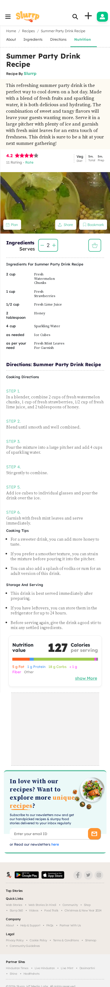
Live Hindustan (45, 968)
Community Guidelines (25, 946)
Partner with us (70, 925)
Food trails (51, 910)
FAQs (49, 925)
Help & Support (30, 925)
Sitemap (90, 940)
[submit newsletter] (94, 833)
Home (11, 31)
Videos (33, 910)
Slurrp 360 (16, 910)
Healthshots (31, 974)
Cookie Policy (38, 940)
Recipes (28, 31)
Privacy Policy (14, 940)
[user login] (102, 17)
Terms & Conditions (66, 940)
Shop (87, 905)
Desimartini (87, 968)
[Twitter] (88, 875)
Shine (13, 974)
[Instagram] (98, 875)
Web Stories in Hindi (42, 905)
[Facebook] (77, 875)
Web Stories (14, 905)
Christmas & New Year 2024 (83, 910)
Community (70, 905)
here (54, 844)
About (10, 925)
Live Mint (67, 968)
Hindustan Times (17, 968)
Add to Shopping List (94, 245)
